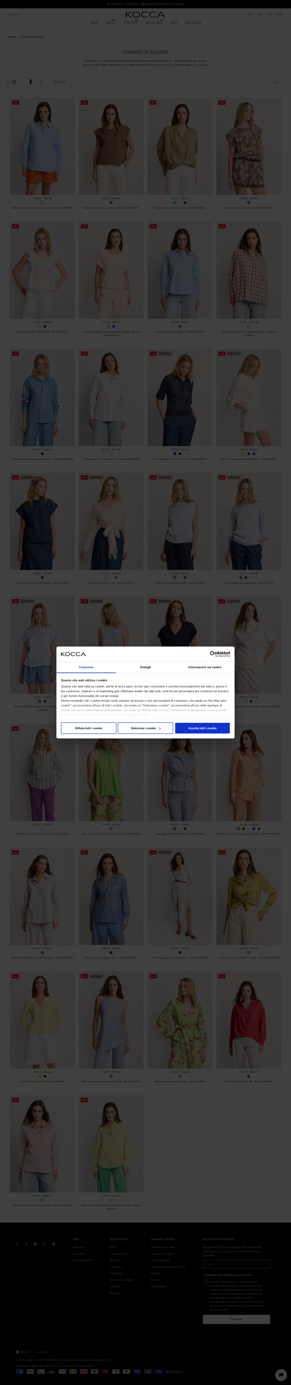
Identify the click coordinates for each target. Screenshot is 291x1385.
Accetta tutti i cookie (202, 728)
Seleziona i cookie (143, 728)
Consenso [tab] (86, 667)
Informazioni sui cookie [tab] (204, 667)
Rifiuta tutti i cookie (88, 728)
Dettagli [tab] (145, 667)
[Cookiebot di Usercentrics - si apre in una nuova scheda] (213, 654)
